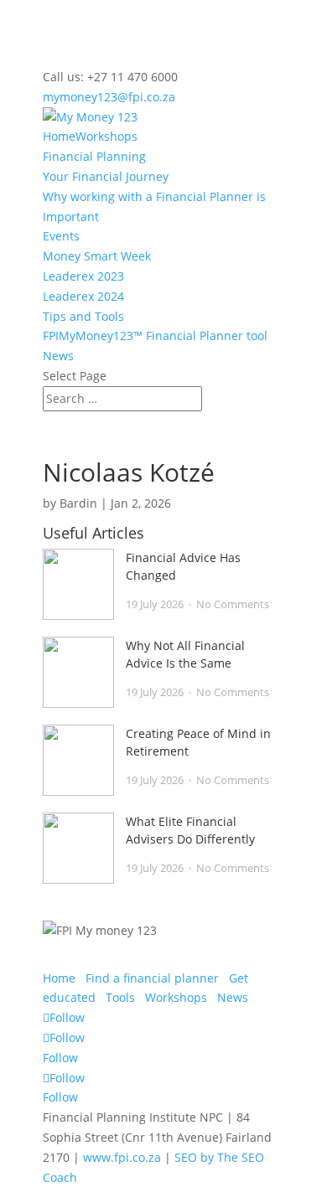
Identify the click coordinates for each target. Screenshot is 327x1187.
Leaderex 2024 (83, 296)
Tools (120, 997)
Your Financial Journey (106, 176)
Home (59, 136)
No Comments (232, 604)
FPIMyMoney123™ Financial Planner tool (155, 335)
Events (61, 236)
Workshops (106, 136)
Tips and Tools (83, 316)
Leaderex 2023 (83, 276)
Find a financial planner (152, 978)
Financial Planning (94, 156)
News (58, 356)
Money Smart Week (97, 256)
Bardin (78, 503)
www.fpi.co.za (122, 1157)
